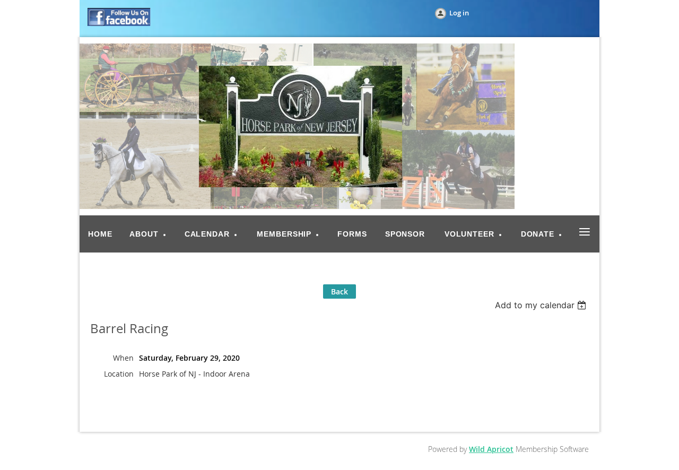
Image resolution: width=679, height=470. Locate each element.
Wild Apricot (491, 449)
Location (119, 374)
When (123, 358)
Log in (459, 13)
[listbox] (542, 305)
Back (339, 291)
